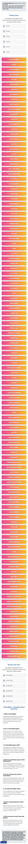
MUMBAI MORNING (14, 238)
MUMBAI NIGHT (14, 457)
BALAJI (14, 293)
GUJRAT (14, 243)
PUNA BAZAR (14, 198)
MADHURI (14, 79)
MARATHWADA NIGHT (14, 547)
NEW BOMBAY (14, 586)
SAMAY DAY (14, 99)
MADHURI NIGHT (14, 164)
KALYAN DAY (14, 591)
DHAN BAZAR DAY (14, 636)
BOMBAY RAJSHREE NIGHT (14, 601)
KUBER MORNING (14, 84)
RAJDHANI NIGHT (14, 184)
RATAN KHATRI (14, 323)
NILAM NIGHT (14, 358)
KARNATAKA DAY (14, 104)
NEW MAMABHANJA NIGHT (14, 467)
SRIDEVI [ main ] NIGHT (14, 333)
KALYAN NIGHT (14, 218)
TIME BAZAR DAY (14, 139)
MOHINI (14, 552)
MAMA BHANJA (14, 228)
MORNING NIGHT (14, 223)
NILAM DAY (14, 353)
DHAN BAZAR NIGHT (14, 641)
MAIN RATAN (14, 189)
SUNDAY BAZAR (14, 472)
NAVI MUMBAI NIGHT (14, 492)
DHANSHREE (14, 208)
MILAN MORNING (14, 59)
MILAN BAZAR (14, 298)
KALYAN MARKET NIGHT (14, 581)
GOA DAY (14, 377)
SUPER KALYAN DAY (14, 437)
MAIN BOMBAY (14, 303)
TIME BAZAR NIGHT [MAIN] (14, 482)
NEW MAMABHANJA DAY (14, 462)
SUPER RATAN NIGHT (14, 402)
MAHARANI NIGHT (14, 203)
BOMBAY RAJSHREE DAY (14, 596)
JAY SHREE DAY (14, 283)
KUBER (14, 248)
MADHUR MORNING (14, 258)
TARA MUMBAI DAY (14, 124)
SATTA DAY (14, 213)
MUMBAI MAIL (14, 387)
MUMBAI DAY (14, 452)
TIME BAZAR (14, 119)
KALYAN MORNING (14, 69)
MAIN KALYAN (14, 288)
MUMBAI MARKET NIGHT (14, 656)
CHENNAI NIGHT (14, 318)
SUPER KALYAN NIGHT (14, 442)
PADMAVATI (14, 89)
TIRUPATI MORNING (14, 507)
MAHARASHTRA (14, 407)
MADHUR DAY (14, 263)
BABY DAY (14, 571)
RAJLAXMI (14, 253)
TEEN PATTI (14, 522)
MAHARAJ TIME (14, 651)
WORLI (14, 412)
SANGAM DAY (14, 611)
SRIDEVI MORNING (14, 74)
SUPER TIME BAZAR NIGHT (14, 606)
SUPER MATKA (14, 561)
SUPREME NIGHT (14, 343)
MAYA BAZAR (14, 532)
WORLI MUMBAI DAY (14, 417)
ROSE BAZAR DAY (14, 497)
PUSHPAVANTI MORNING (14, 368)
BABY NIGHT (14, 576)
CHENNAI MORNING (14, 308)
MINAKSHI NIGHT (14, 631)
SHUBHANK (14, 233)
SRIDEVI (14, 64)
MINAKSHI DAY (14, 626)
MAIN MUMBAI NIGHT (14, 556)
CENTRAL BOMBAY (14, 517)
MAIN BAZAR (14, 193)
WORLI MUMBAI (14, 447)
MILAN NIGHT (14, 179)
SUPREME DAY (14, 338)
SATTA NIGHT (14, 273)
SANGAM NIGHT (14, 616)
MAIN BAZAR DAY (14, 149)
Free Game (3, 842)
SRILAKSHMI (14, 373)
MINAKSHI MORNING (14, 621)
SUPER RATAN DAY (14, 397)
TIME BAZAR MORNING (14, 109)
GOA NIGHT (14, 382)
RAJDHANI (14, 363)
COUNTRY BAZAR (14, 487)
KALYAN (14, 154)
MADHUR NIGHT (14, 268)
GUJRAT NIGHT (14, 348)
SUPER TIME (14, 527)
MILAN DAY (14, 144)
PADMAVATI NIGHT (14, 566)
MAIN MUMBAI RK (14, 422)
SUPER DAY (14, 129)
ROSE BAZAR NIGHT (14, 502)
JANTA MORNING (14, 512)
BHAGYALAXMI (14, 537)
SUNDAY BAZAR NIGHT (14, 477)
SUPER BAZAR (14, 134)
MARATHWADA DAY (14, 542)
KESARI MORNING (14, 427)
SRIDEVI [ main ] (14, 328)
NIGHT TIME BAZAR (14, 169)
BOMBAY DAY (14, 646)
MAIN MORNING (14, 114)
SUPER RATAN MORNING (14, 392)
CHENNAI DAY (14, 313)
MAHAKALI (14, 432)
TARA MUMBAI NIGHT (14, 174)
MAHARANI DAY (14, 94)
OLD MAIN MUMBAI (14, 278)
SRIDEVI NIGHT (14, 159)
